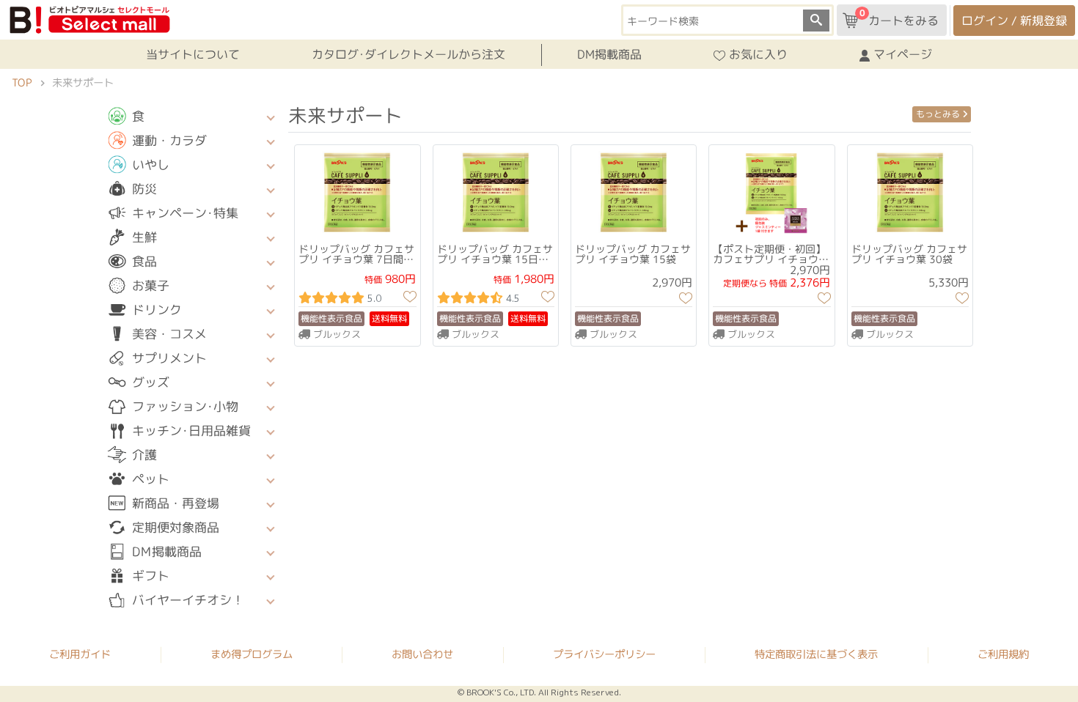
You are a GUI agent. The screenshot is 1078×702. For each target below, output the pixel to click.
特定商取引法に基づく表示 (816, 654)
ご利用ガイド (80, 653)
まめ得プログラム (251, 653)
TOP (22, 82)
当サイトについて (193, 54)
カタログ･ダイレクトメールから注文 (408, 54)
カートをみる (899, 18)
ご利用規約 (1003, 654)
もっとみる (938, 113)
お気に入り (758, 55)
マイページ (902, 55)
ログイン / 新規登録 (1014, 20)
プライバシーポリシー (604, 654)
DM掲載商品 (609, 54)
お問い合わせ (422, 654)
